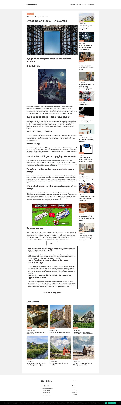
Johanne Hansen (43, 16)
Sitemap (74, 394)
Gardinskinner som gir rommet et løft (86, 121)
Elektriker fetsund (84, 104)
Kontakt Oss (91, 4)
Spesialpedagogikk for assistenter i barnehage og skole (86, 218)
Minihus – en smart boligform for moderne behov (86, 67)
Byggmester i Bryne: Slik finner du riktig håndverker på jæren (86, 87)
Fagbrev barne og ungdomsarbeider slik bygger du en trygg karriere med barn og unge (86, 159)
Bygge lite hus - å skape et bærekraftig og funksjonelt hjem (83, 332)
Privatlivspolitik (112, 402)
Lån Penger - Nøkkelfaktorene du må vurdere (37, 332)
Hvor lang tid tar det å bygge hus (60, 332)
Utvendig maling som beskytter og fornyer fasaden (85, 28)
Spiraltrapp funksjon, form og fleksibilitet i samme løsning (85, 47)
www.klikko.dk (48, 395)
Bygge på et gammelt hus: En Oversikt (59, 364)
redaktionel (30, 13)
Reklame (72, 4)
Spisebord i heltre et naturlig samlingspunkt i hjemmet (86, 139)
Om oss (78, 4)
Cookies (84, 4)
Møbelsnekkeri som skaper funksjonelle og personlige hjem (86, 179)
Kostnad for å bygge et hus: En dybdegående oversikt (82, 364)
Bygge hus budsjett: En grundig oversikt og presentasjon (36, 364)
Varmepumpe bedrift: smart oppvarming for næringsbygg (86, 238)
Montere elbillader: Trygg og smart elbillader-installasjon (86, 198)
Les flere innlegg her (52, 292)
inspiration (81, 21)
